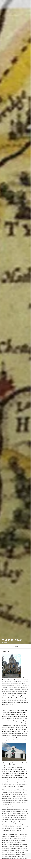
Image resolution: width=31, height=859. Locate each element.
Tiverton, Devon (12, 640)
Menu (16, 646)
